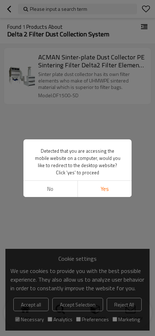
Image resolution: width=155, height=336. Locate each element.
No (50, 189)
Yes (105, 189)
